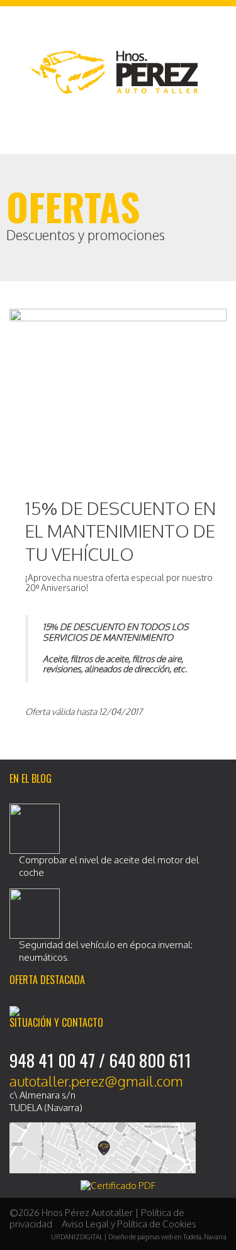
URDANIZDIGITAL (77, 1237)
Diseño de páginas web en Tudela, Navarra (167, 1237)
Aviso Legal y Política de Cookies (129, 1224)
